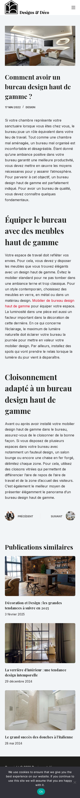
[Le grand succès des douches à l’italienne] (40, 710)
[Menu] (73, 7)
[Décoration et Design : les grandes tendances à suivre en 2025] (40, 576)
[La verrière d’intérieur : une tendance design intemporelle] (40, 643)
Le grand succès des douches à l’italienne (39, 737)
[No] (75, 782)
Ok (41, 791)
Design (30, 107)
